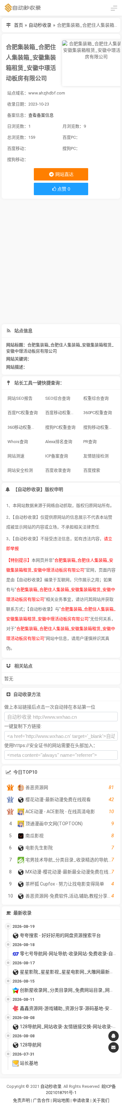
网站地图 (62, 1100)
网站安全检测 (20, 470)
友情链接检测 (96, 456)
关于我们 (100, 1100)
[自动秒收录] (22, 8)
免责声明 (21, 1100)
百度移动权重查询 (62, 412)
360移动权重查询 (23, 427)
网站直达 (64, 174)
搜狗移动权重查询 (100, 427)
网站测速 (15, 456)
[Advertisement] (61, 261)
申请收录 (81, 1100)
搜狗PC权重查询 (60, 427)
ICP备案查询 (56, 456)
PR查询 (90, 441)
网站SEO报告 (20, 398)
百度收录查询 (58, 470)
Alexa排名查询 (58, 441)
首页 (18, 25)
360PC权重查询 (97, 412)
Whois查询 (17, 441)
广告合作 (41, 1100)
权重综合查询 (96, 398)
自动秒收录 (40, 25)
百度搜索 (91, 470)
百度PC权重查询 (22, 412)
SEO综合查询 (57, 398)
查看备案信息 (41, 115)
